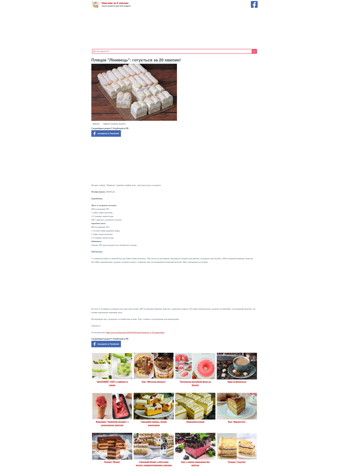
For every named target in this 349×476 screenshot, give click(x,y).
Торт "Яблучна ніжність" (154, 382)
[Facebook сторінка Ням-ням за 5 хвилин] (254, 2)
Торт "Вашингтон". (237, 422)
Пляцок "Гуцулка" (237, 462)
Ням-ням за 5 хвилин (115, 3)
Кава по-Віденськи (237, 382)
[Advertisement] (174, 28)
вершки (96, 124)
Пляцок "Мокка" (112, 462)
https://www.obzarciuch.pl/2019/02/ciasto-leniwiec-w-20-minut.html (135, 332)
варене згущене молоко (114, 124)
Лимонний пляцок (195, 422)
